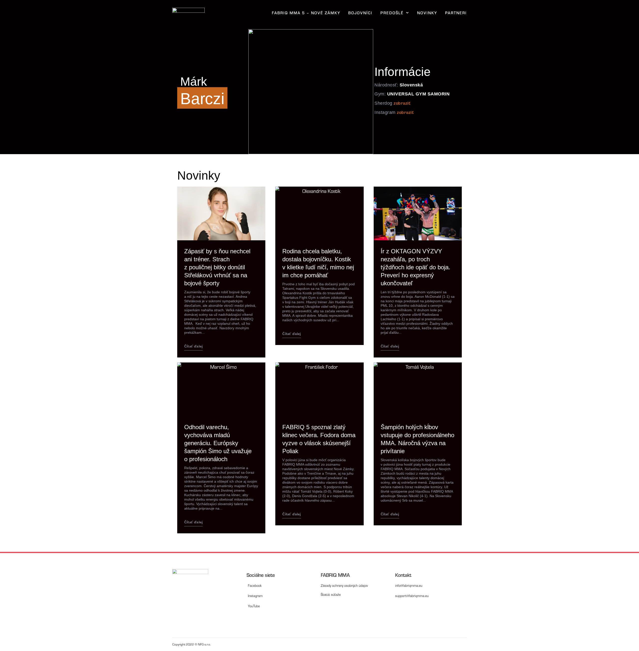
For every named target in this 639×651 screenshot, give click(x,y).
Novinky (427, 12)
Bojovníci (360, 12)
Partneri (456, 12)
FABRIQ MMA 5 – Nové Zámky (306, 12)
